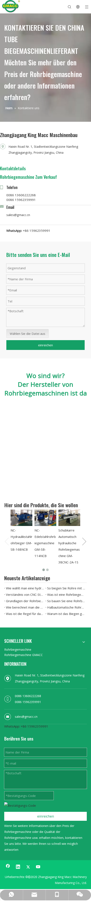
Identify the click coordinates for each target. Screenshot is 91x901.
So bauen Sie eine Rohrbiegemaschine (66, 601)
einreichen (45, 345)
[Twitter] (28, 867)
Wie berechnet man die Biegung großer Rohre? (25, 607)
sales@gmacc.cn (18, 215)
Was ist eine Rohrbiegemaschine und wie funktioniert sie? (66, 594)
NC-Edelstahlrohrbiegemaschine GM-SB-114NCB (45, 543)
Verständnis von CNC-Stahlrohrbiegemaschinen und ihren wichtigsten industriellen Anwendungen (25, 594)
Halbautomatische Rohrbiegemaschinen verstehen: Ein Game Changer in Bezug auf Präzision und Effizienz (66, 607)
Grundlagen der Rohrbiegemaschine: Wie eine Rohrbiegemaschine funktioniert (25, 601)
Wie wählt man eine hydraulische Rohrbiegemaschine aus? (25, 588)
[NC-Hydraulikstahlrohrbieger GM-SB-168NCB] (21, 518)
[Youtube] (38, 867)
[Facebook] (7, 867)
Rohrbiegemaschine (17, 649)
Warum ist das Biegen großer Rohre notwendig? (66, 614)
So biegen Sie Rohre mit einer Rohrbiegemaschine (66, 588)
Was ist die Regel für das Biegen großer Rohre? (25, 614)
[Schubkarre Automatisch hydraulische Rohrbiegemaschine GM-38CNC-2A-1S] (69, 518)
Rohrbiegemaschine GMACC (23, 655)
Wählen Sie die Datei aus (27, 333)
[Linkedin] (18, 867)
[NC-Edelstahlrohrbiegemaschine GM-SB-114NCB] (45, 518)
